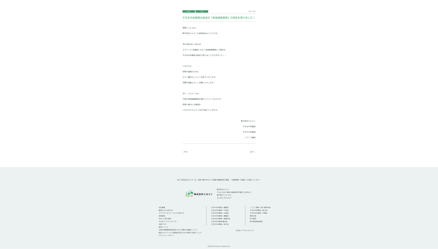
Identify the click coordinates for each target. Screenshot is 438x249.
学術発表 (162, 216)
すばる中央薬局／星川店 (258, 210)
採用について (163, 227)
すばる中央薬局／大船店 (220, 213)
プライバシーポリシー (167, 235)
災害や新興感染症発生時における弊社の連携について (178, 230)
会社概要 (162, 207)
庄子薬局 (253, 219)
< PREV (185, 152)
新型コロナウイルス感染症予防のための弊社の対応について (180, 233)
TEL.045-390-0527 (224, 198)
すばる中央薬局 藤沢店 (219, 221)
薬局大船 (253, 216)
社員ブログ (163, 224)
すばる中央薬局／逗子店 (220, 224)
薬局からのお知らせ (166, 210)
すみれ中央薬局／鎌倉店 (220, 207)
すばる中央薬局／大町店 (220, 210)
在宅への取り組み (165, 219)
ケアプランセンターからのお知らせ (171, 213)
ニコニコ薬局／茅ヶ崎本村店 (260, 207)
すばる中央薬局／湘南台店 (220, 219)
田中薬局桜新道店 (256, 221)
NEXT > (253, 152)
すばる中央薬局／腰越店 (220, 216)
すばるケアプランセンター (168, 221)
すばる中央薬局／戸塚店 (258, 213)
